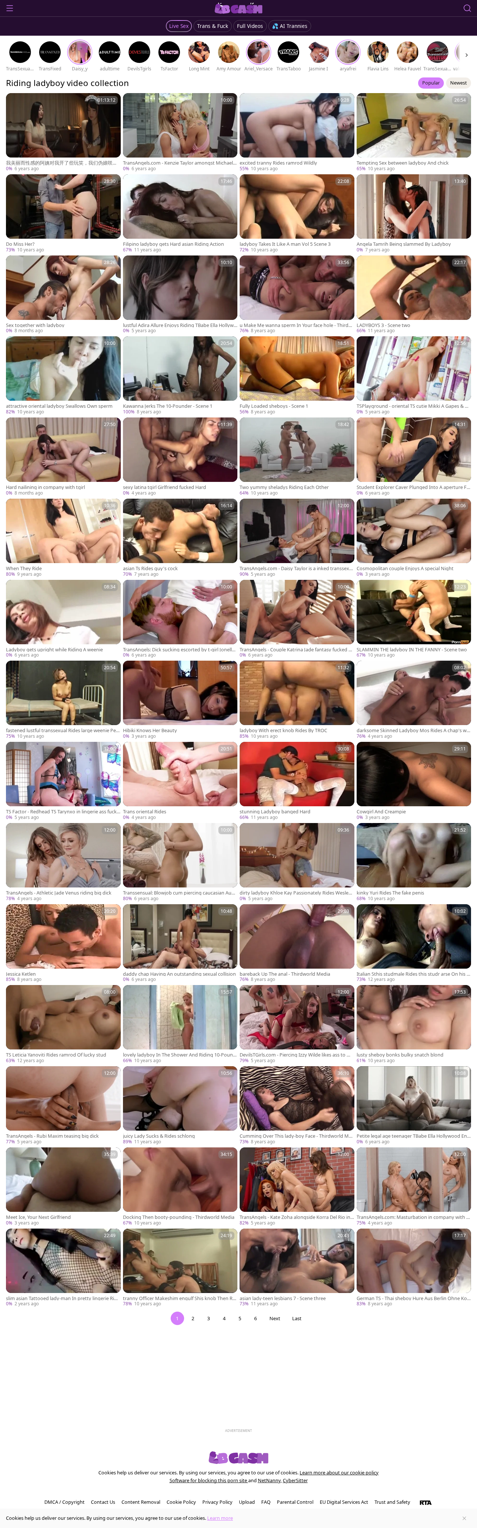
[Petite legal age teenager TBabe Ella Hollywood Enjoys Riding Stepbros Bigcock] (414, 1105)
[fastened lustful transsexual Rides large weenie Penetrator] (63, 700)
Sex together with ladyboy (35, 325)
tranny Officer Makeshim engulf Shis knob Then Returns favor (180, 1298)
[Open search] (467, 8)
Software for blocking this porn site (209, 1480)
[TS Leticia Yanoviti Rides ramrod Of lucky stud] (63, 1024)
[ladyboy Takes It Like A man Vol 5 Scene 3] (297, 213)
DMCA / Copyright (64, 1502)
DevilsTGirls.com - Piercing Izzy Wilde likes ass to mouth (297, 1054)
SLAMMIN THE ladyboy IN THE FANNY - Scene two (412, 649)
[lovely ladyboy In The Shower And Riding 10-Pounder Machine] (180, 1024)
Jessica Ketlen (21, 974)
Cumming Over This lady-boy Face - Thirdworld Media (295, 1136)
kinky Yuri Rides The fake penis (390, 892)
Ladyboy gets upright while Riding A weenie (54, 649)
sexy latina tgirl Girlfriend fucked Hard (164, 487)
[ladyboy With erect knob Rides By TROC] (297, 700)
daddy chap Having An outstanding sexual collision (179, 974)
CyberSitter (295, 1480)
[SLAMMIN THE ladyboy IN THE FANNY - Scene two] (414, 619)
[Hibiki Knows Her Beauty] (180, 700)
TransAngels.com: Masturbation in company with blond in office (413, 1217)
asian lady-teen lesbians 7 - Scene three (283, 1298)
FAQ (266, 1502)
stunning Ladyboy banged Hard (275, 811)
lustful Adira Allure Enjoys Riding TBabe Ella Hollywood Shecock (180, 325)
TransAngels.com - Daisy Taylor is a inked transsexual (296, 568)
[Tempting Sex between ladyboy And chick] (414, 132)
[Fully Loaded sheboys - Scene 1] (297, 375)
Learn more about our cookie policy (339, 1472)
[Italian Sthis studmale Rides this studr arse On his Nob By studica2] (414, 943)
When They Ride (24, 568)
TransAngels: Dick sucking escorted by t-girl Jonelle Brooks (178, 649)
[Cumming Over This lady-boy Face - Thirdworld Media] (297, 1105)
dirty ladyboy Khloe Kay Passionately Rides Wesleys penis (296, 892)
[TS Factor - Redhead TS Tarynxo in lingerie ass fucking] (63, 781)
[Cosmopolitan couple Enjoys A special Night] (414, 538)
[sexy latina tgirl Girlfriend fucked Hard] (180, 456)
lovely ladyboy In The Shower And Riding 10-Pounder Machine (179, 1054)
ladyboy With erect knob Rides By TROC (283, 730)
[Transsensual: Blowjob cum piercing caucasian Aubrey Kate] (180, 862)
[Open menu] (9, 8)
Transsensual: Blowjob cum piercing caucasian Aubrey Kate (179, 892)
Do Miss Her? (20, 244)
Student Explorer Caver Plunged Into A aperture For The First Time (413, 487)
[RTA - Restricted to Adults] (426, 1502)
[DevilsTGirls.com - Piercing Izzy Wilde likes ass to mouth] (297, 1024)
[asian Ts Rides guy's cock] (180, 538)
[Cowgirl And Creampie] (414, 781)
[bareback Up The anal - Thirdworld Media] (297, 943)
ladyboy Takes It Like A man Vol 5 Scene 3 (285, 244)
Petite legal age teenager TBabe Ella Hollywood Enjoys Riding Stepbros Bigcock (414, 1136)
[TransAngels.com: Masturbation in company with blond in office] (414, 1186)
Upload (247, 1502)
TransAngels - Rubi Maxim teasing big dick (52, 1136)
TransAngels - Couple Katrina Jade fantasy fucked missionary (297, 649)
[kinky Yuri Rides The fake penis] (414, 862)
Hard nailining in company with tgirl (45, 487)
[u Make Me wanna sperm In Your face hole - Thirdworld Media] (297, 294)
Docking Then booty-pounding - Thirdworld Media (178, 1217)
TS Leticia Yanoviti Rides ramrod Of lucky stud (56, 1054)
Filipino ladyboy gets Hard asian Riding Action (173, 244)
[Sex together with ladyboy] (63, 294)
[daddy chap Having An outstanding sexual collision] (180, 943)
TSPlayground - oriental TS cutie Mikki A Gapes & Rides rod (413, 406)
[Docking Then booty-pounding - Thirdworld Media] (180, 1186)
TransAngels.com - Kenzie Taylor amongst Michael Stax (180, 163)
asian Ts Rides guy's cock (150, 568)
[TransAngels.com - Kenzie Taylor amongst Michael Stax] (180, 132)
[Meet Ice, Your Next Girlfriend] (63, 1186)
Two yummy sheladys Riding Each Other (284, 487)
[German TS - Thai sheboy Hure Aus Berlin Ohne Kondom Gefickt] (414, 1268)
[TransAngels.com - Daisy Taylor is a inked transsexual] (297, 538)
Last (296, 1318)
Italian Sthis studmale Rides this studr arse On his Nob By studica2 (413, 974)
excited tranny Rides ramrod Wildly (278, 163)
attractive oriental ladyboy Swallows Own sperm (59, 406)
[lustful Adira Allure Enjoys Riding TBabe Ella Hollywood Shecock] (180, 294)
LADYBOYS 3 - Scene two (383, 325)
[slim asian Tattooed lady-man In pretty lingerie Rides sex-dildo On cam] (63, 1268)
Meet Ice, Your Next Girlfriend (38, 1217)
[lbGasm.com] (239, 8)
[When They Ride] (63, 538)
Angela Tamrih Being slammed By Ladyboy (404, 244)
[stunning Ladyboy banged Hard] (297, 781)
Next (274, 1318)
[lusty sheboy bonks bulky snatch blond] (414, 1024)
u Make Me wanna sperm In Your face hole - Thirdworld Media (296, 325)
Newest (458, 82)
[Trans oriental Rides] (180, 781)
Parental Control (295, 1502)
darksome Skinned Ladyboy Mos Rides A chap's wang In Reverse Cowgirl (413, 730)
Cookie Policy (181, 1502)
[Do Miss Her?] (63, 213)
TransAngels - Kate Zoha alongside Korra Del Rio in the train (296, 1217)
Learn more (220, 1518)
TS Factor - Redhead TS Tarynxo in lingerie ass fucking (62, 811)
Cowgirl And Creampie (381, 811)
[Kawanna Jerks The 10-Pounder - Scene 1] (180, 375)
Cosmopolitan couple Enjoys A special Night (405, 568)
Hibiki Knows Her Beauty (150, 730)
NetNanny (269, 1480)
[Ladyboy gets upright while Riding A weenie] (63, 619)
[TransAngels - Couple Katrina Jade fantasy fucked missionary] (297, 619)
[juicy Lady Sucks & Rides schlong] (180, 1105)
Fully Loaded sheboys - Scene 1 (274, 406)
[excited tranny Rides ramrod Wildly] (297, 132)
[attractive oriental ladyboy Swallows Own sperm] (63, 375)
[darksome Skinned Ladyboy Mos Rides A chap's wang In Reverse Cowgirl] (414, 700)
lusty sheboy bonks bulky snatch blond (400, 1054)
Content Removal (140, 1502)
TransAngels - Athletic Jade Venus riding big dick (58, 892)
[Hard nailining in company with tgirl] (63, 456)
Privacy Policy (217, 1502)
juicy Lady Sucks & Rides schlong (159, 1136)
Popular (431, 82)
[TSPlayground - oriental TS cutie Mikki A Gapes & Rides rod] (414, 375)
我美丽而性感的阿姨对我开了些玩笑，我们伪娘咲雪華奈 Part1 (61, 163)
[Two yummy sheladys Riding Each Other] (297, 456)
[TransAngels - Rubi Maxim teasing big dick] (63, 1105)
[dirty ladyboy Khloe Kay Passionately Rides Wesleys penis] (297, 862)
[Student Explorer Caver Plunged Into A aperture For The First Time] (414, 456)
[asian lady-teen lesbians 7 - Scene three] (297, 1268)
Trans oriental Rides (144, 811)
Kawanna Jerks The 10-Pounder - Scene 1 (167, 406)
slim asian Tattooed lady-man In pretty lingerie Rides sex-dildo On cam (63, 1298)
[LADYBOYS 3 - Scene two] (414, 294)
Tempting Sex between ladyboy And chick (403, 163)
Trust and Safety (392, 1502)
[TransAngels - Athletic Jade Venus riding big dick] (63, 862)
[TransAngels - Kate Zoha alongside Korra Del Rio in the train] (297, 1186)
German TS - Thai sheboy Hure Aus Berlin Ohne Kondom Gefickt (413, 1298)
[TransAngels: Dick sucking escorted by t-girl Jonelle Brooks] (180, 619)
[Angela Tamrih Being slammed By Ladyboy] (414, 213)
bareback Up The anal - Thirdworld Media (285, 974)
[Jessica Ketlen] (63, 943)
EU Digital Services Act (344, 1502)
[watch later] (15, 102)
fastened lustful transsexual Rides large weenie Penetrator (62, 730)
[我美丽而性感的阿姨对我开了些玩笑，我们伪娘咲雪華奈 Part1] (63, 132)
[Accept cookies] (464, 1518)
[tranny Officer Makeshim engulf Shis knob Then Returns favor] (180, 1268)
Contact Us (103, 1502)
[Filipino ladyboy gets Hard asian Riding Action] (180, 213)
